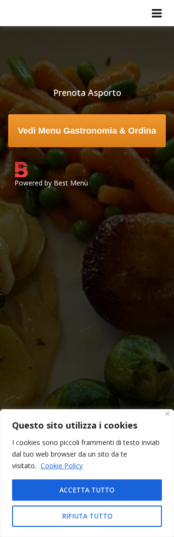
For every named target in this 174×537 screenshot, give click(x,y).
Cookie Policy (62, 465)
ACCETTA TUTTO (87, 489)
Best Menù (71, 182)
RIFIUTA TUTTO (87, 516)
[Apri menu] (157, 13)
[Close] (167, 414)
